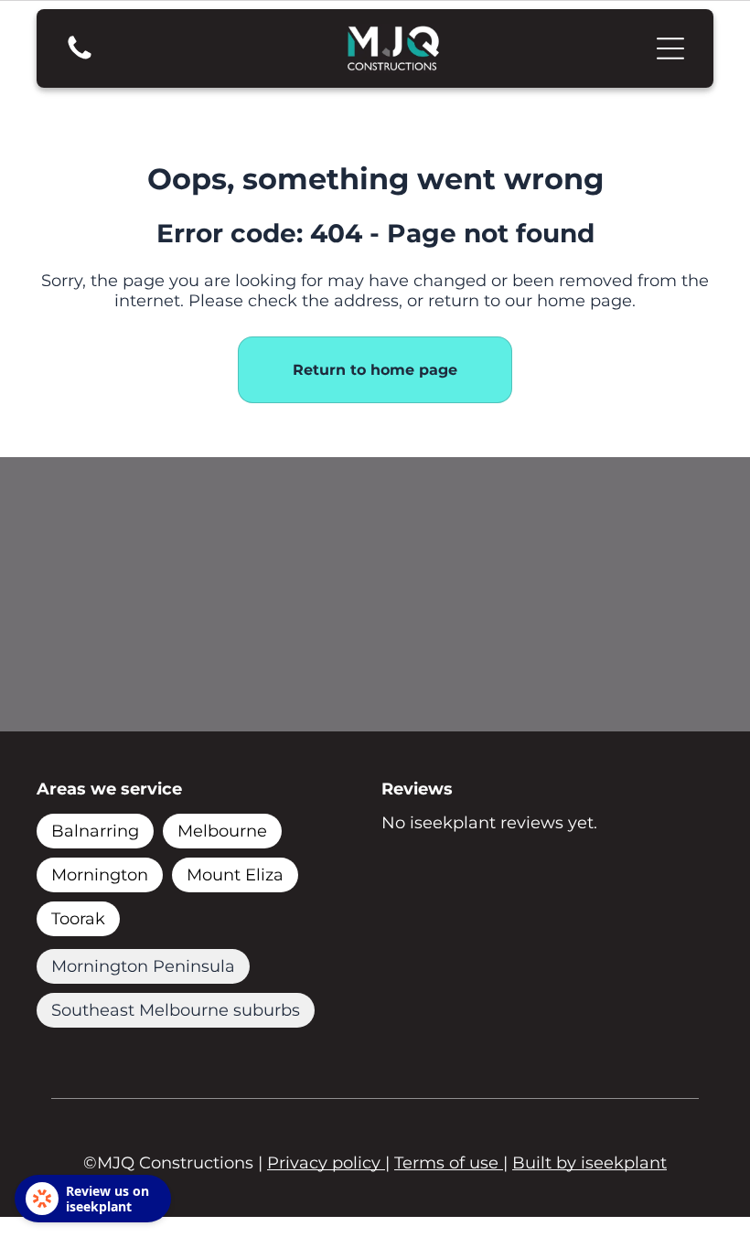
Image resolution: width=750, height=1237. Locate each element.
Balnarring (95, 831)
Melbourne (222, 831)
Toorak (78, 919)
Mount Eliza (235, 875)
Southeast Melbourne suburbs (175, 1010)
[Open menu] (670, 48)
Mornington (99, 875)
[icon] (79, 58)
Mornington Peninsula (143, 966)
